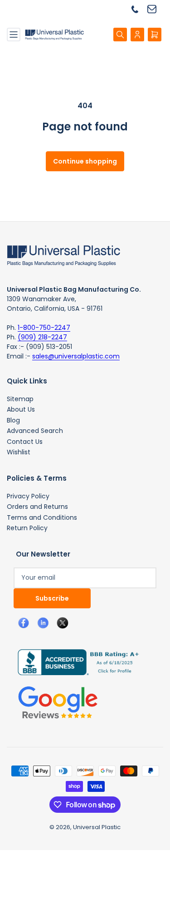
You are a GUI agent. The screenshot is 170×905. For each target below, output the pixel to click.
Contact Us (25, 441)
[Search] (120, 34)
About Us (21, 409)
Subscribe (52, 598)
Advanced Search (35, 430)
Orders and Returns (37, 506)
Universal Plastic (97, 827)
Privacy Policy (28, 496)
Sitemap (20, 398)
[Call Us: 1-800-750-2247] (138, 9)
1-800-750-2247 (44, 327)
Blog (13, 420)
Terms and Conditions (42, 517)
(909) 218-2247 (42, 337)
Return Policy (27, 527)
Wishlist (18, 452)
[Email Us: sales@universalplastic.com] (155, 9)
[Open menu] (13, 34)
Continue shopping (85, 161)
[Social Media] (75, 661)
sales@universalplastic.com (76, 356)
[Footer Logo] (63, 254)
